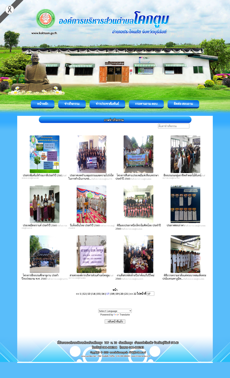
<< (77, 293)
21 (126, 293)
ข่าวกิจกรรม (71, 104)
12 (84, 293)
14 (93, 293)
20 (121, 293)
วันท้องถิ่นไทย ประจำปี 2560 (84, 225)
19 (117, 293)
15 (98, 293)
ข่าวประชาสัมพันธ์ (107, 104)
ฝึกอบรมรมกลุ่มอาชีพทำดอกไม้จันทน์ (181, 175)
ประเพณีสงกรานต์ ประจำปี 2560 (39, 225)
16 (103, 293)
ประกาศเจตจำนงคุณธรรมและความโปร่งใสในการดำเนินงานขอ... (91, 177)
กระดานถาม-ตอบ (146, 104)
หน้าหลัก (42, 104)
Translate (125, 314)
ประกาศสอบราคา (174, 225)
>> (131, 293)
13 (89, 293)
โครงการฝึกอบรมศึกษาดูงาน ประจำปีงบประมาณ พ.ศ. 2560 (40, 277)
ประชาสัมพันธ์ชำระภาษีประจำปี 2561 (42, 175)
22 (135, 293)
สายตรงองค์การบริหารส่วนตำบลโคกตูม (89, 275)
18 (112, 293)
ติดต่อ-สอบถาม (183, 104)
